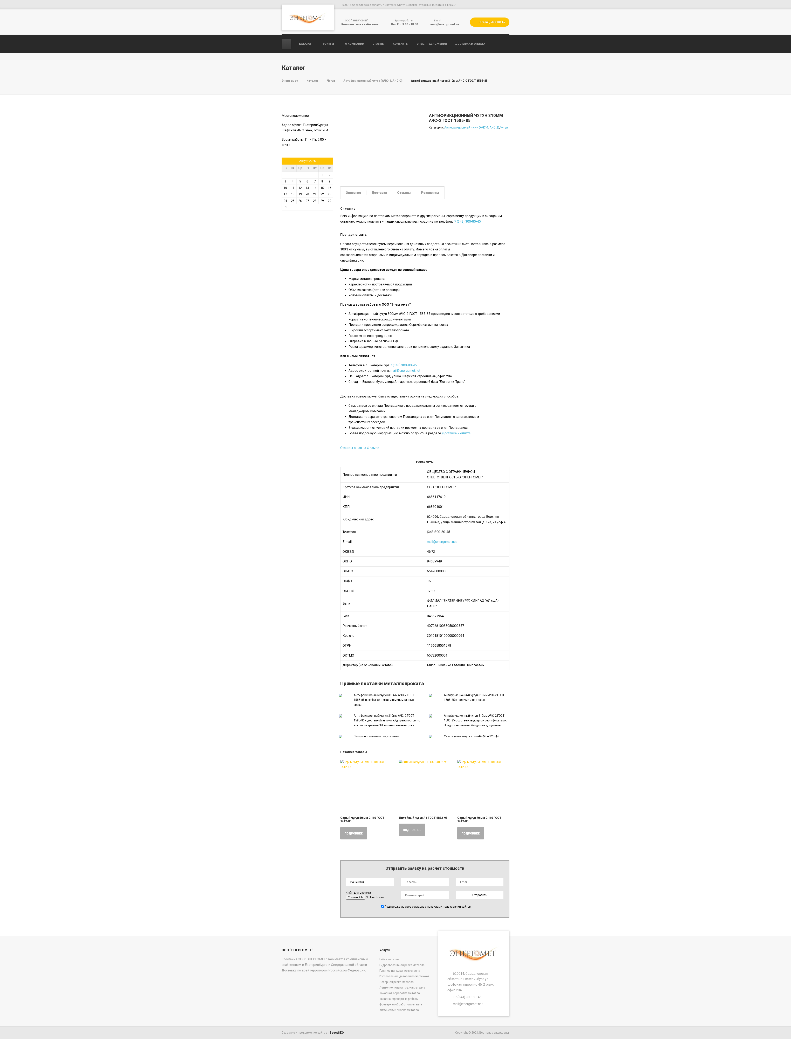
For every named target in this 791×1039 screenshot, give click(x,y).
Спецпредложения (432, 43)
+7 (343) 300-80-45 (492, 22)
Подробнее (353, 833)
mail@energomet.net (405, 371)
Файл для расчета (358, 892)
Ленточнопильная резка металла (402, 987)
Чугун (504, 127)
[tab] (353, 192)
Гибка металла (389, 959)
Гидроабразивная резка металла (402, 965)
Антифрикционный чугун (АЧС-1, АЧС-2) (471, 127)
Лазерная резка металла (396, 982)
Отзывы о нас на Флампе (359, 448)
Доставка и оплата (470, 43)
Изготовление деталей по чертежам (404, 976)
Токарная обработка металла (399, 993)
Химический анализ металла (399, 1010)
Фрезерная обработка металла (400, 1004)
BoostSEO (337, 1032)
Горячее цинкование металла (399, 970)
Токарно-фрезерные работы (398, 998)
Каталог (305, 43)
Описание (353, 193)
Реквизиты (430, 193)
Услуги (328, 43)
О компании (354, 43)
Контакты (400, 43)
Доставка (379, 193)
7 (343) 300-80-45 (467, 221)
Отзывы (378, 43)
